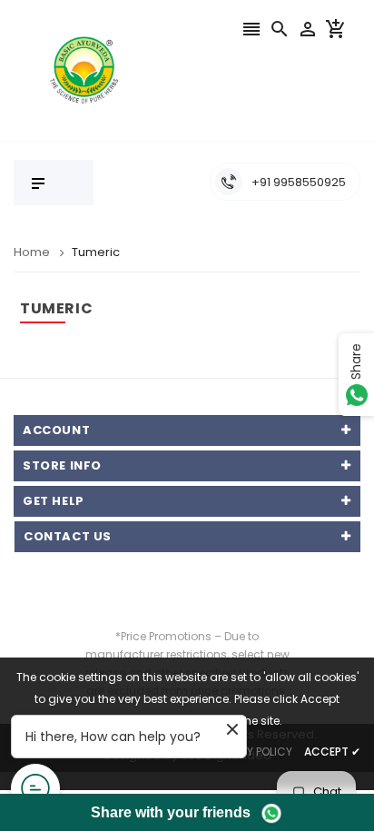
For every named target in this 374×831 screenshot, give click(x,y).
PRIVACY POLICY (250, 751)
